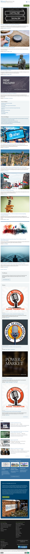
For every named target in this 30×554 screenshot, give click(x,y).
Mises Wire (5, 28)
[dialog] (15, 551)
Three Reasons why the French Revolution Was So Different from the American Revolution (13, 240)
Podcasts (3, 285)
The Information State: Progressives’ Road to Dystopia (8, 105)
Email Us (2, 548)
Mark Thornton (7, 317)
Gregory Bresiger (3, 113)
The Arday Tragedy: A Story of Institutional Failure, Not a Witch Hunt (14, 167)
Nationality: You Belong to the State (7, 190)
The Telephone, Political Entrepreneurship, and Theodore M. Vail (13, 144)
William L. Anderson (6, 219)
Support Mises (26, 5)
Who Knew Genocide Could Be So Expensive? (7, 123)
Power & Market (4, 101)
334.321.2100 (4, 545)
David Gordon (11, 98)
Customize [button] (2, 552)
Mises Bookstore (18, 529)
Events (2, 420)
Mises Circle (23, 433)
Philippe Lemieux (9, 74)
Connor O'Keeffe (15, 382)
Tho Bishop (7, 382)
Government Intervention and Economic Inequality (11, 411)
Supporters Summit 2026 (14, 440)
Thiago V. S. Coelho (9, 51)
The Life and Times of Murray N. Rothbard (8, 93)
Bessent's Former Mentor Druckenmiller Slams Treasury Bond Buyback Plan (10, 122)
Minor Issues (3, 410)
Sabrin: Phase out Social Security (5, 110)
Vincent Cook (9, 28)
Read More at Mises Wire (4, 269)
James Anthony (3, 106)
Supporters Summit (17, 442)
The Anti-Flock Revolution (7, 378)
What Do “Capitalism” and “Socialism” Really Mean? (10, 24)
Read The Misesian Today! (6, 279)
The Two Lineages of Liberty (6, 70)
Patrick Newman (13, 349)
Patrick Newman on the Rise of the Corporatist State (11, 347)
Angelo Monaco (6, 267)
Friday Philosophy (6, 98)
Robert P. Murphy (8, 349)
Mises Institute (3, 111)
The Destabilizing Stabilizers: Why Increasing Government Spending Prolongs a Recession (13, 214)
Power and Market (4, 377)
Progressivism (22, 468)
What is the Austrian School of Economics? (6, 524)
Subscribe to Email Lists (19, 533)
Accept (28, 552)
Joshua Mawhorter (6, 147)
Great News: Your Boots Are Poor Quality (6, 103)
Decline (26, 552)
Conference (12, 442)
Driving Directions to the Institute (20, 524)
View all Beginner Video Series (15, 476)
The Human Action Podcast (5, 345)
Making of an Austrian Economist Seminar (16, 448)
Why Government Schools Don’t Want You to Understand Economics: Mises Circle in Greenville (19, 432)
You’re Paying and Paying (4, 112)
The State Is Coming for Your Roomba (8, 47)
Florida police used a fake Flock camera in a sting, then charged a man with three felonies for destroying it (14, 118)
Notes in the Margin (5, 117)
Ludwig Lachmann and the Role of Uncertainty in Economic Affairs (13, 263)
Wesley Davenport (3, 104)
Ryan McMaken (11, 382)
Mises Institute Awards (19, 528)
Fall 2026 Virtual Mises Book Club (15, 422)
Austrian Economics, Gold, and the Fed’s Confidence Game (13, 314)
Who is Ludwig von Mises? (4, 523)
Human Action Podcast (4, 529)
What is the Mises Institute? (19, 523)
